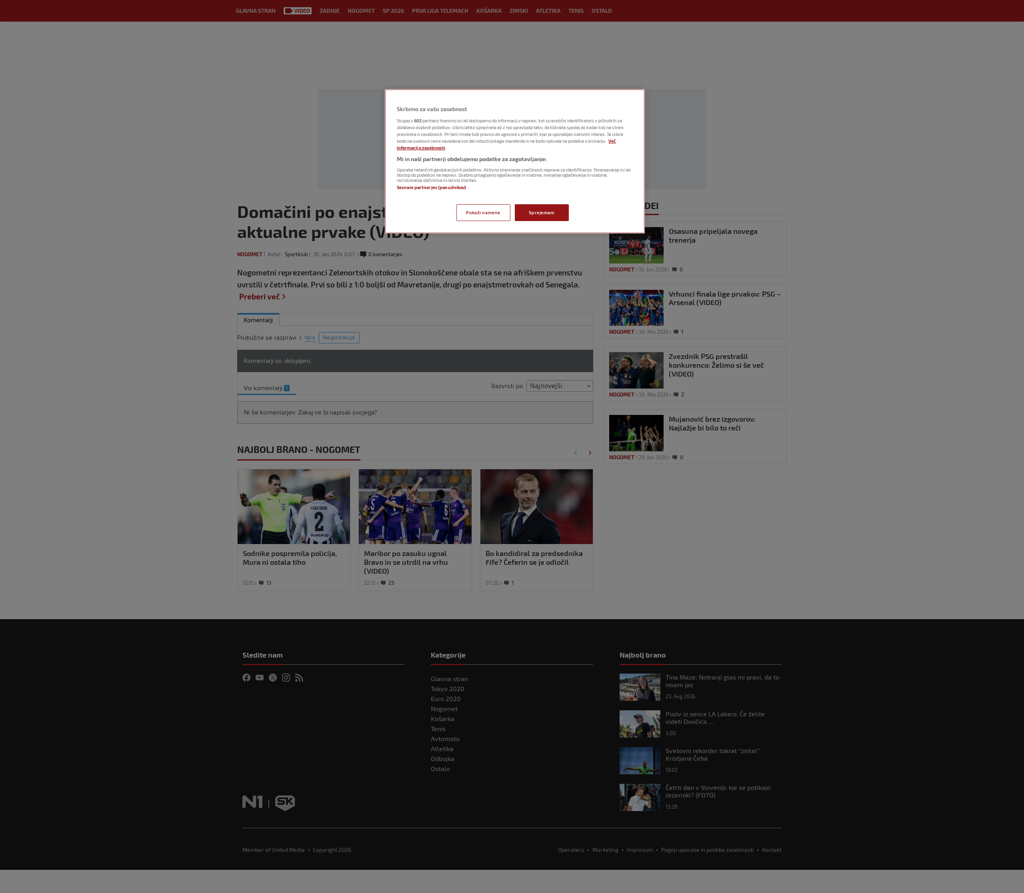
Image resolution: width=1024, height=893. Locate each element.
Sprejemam (541, 212)
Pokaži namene (483, 212)
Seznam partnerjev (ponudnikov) (431, 187)
